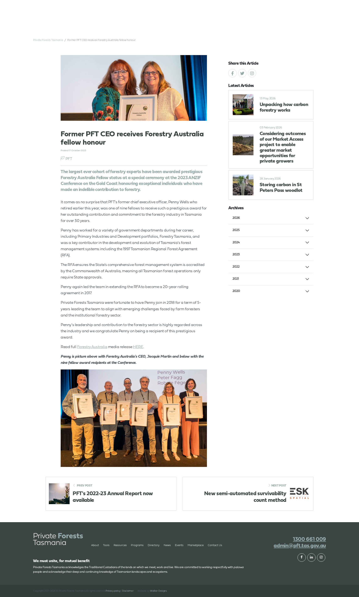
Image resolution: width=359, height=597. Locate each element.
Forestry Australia (92, 347)
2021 (235, 279)
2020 (236, 291)
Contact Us (215, 545)
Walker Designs (158, 591)
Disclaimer (127, 591)
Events (227, 25)
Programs (137, 545)
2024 (236, 242)
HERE (138, 347)
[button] (306, 12)
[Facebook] (232, 73)
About (116, 25)
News (167, 545)
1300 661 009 (287, 12)
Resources (120, 545)
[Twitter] (242, 73)
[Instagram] (252, 73)
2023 (236, 254)
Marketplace (196, 545)
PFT (68, 159)
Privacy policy (113, 591)
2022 (236, 266)
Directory (154, 545)
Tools (106, 545)
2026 (236, 218)
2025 (236, 230)
